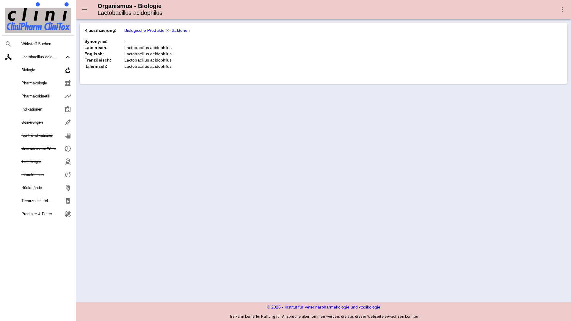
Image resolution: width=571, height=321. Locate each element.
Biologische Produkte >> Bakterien (157, 30)
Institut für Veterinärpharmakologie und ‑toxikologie (332, 307)
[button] (38, 57)
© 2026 (274, 307)
